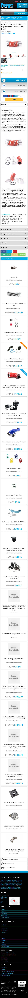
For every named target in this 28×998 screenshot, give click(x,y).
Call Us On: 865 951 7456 (7, 971)
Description (5, 104)
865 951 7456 (23, 1)
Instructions (5, 238)
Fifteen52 (3, 940)
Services (3, 944)
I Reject (22, 985)
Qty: (2, 70)
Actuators (3, 926)
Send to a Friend (6, 254)
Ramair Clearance (11, 17)
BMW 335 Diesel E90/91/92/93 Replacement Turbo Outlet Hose (11, 18)
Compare (22, 254)
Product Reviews (6, 229)
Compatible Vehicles (8, 234)
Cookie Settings (22, 989)
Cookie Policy (14, 994)
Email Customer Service (7, 973)
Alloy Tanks (4, 924)
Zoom (14, 52)
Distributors (4, 913)
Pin (15, 251)
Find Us (3, 969)
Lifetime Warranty (9, 864)
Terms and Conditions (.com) (8, 955)
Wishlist (15, 254)
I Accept (22, 982)
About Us (3, 911)
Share (3, 251)
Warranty (4, 243)
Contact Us (4, 967)
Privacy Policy (4, 961)
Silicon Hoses (4, 928)
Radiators (3, 932)
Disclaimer (4, 957)
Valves (3, 938)
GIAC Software (5, 946)
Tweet (10, 251)
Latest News (4, 915)
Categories (3, 17)
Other (2, 942)
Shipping (4, 247)
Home (3, 909)
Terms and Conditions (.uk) (7, 953)
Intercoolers (4, 930)
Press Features (5, 917)
